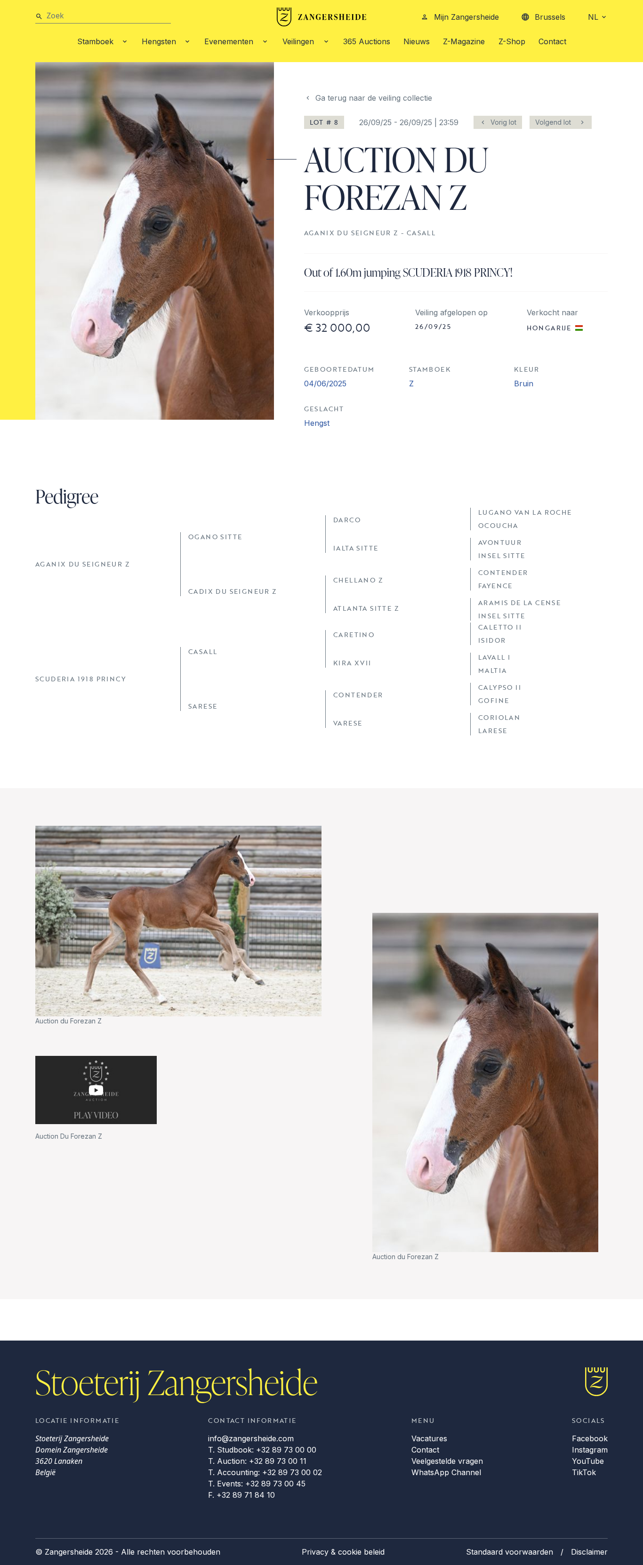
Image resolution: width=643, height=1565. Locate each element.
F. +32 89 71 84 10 (241, 1495)
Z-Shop (511, 41)
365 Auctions (366, 41)
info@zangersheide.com (251, 1438)
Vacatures (429, 1438)
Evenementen (228, 41)
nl (593, 17)
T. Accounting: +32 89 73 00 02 (265, 1472)
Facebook (590, 1438)
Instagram (590, 1449)
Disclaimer (589, 1552)
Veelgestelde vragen (447, 1461)
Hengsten (159, 41)
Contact (552, 41)
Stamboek (95, 41)
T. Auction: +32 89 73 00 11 (257, 1461)
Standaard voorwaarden (509, 1552)
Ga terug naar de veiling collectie (373, 98)
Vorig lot (503, 122)
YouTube (588, 1461)
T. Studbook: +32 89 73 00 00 (262, 1449)
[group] (178, 926)
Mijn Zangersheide (466, 17)
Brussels (550, 17)
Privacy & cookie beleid (343, 1552)
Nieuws (416, 41)
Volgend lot (553, 122)
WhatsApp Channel (446, 1472)
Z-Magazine (464, 41)
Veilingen (298, 41)
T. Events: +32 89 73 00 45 (256, 1483)
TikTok (584, 1472)
